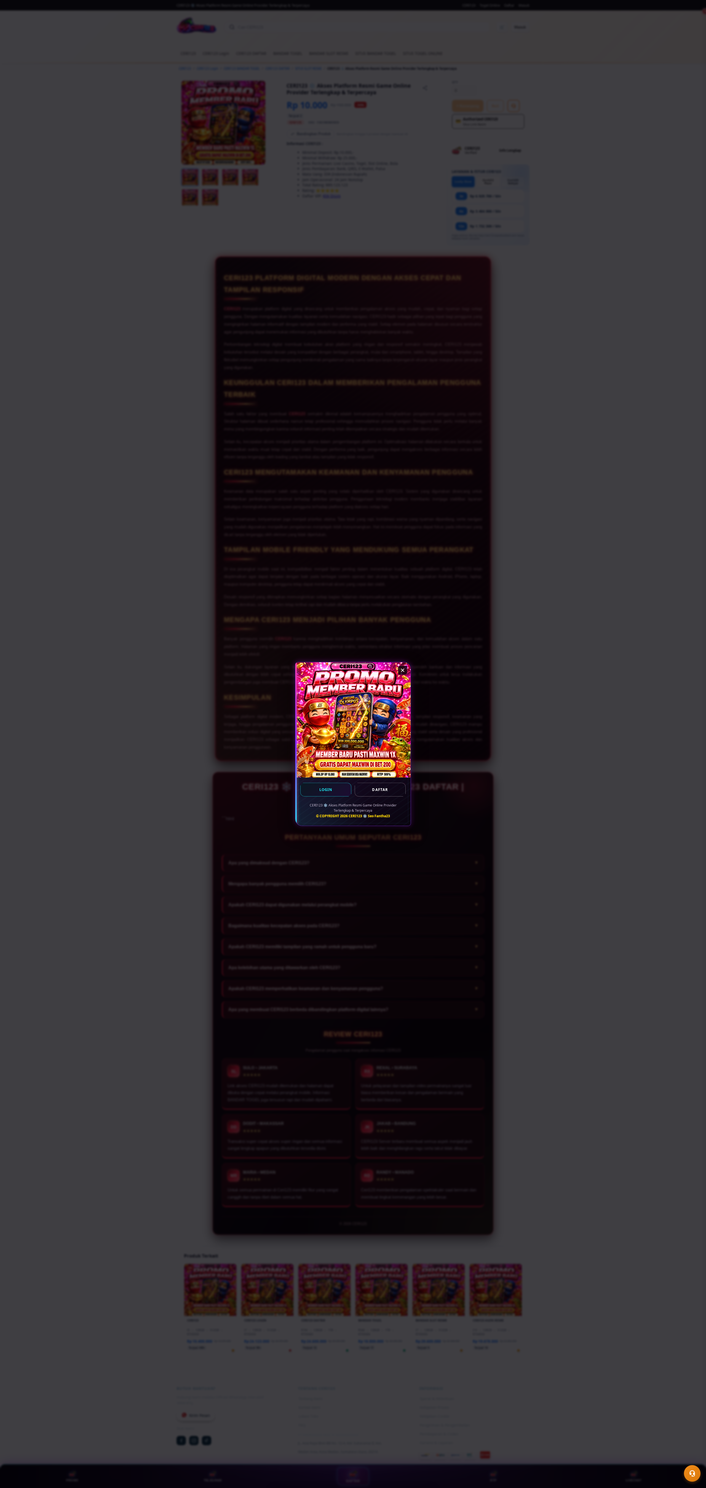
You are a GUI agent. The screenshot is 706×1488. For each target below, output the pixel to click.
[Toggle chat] (692, 1473)
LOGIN (326, 789)
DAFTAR (380, 789)
